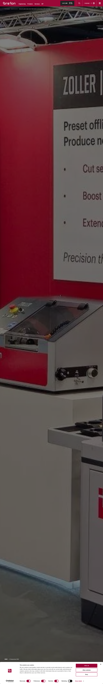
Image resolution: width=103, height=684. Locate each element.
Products (30, 4)
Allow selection (87, 670)
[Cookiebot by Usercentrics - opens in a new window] (9, 681)
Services (37, 4)
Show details (78, 681)
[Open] (100, 3)
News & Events (14, 9)
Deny (86, 674)
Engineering (22, 4)
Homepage (7, 9)
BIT (43, 4)
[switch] (43, 681)
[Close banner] (100, 664)
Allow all (86, 665)
